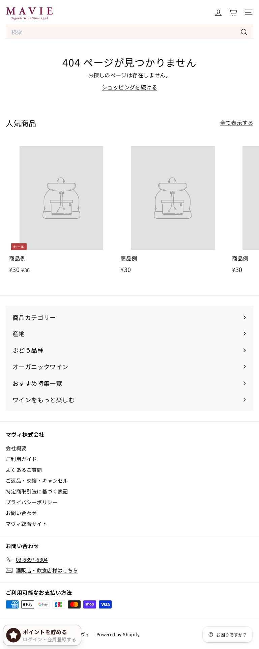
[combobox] (129, 32)
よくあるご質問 (24, 469)
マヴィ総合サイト (26, 523)
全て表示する (236, 122)
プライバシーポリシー (32, 502)
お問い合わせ (21, 512)
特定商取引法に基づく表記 (37, 491)
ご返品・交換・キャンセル (37, 480)
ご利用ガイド (21, 458)
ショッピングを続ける (129, 87)
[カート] (233, 12)
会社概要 (16, 448)
